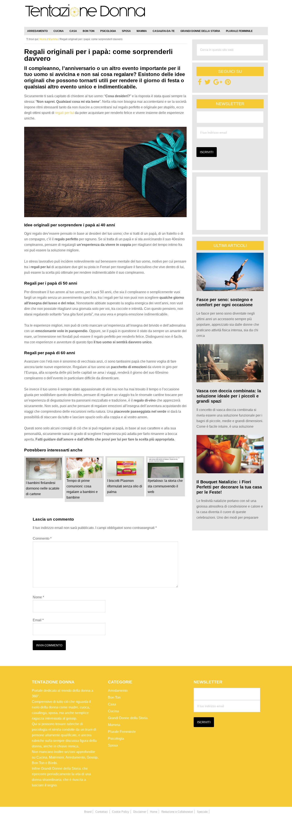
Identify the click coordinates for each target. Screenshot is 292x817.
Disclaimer (139, 811)
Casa (112, 704)
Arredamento (118, 690)
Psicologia (116, 738)
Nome (38, 597)
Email (38, 620)
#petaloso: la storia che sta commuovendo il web (165, 486)
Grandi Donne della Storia (127, 718)
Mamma (114, 725)
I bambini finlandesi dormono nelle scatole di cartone (42, 488)
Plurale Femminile (122, 731)
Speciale (202, 811)
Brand (87, 811)
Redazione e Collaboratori (177, 811)
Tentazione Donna (85, 14)
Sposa (113, 745)
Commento (42, 538)
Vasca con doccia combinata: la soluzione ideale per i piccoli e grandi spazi (228, 395)
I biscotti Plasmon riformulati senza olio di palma (124, 486)
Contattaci (101, 811)
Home (153, 811)
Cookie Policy (120, 811)
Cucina (113, 711)
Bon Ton (114, 697)
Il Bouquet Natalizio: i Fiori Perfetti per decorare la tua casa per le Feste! (229, 486)
